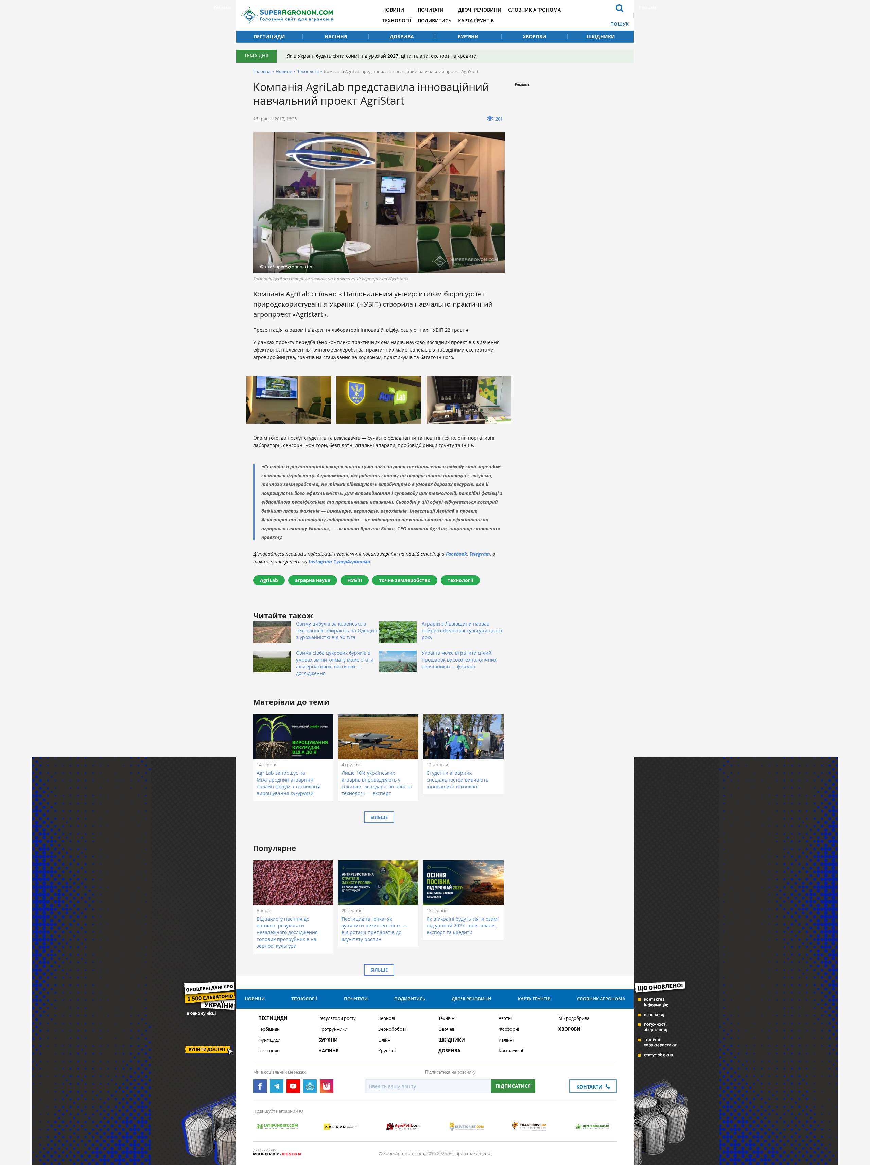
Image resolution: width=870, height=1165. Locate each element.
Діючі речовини (479, 9)
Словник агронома (534, 9)
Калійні (506, 1040)
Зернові (386, 1018)
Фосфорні (509, 1029)
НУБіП (354, 580)
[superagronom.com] (287, 15)
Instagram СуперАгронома (339, 561)
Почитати (430, 9)
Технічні (446, 1018)
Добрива (402, 36)
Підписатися (513, 1086)
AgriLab (269, 580)
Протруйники (332, 1029)
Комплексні (511, 1051)
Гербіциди (269, 1029)
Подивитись (434, 20)
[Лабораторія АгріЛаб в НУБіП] (288, 400)
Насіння (336, 36)
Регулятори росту (337, 1018)
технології (460, 580)
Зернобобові (392, 1029)
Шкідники (601, 36)
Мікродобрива (573, 1018)
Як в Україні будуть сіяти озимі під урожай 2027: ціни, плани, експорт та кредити (382, 56)
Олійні (385, 1040)
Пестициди (269, 36)
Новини (393, 9)
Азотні (505, 1018)
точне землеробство (405, 580)
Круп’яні (387, 1051)
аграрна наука (312, 580)
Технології (396, 20)
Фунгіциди (269, 1040)
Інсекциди (269, 1051)
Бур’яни (468, 36)
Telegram (479, 554)
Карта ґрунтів (476, 20)
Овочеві (446, 1029)
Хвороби (534, 36)
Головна (262, 71)
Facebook (456, 554)
